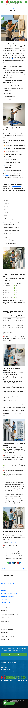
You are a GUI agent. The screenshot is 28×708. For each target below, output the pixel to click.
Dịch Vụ (14, 8)
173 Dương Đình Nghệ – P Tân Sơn (9, 593)
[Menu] (2, 2)
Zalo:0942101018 (6, 602)
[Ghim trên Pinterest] (18, 563)
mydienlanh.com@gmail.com (8, 596)
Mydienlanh (4, 599)
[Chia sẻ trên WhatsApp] (8, 563)
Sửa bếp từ (3, 568)
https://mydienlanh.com (13, 544)
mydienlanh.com (11, 59)
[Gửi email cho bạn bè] (15, 563)
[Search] (26, 2)
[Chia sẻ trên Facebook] (10, 563)
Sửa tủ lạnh (24, 568)
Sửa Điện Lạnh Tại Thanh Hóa (8, 583)
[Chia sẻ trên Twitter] (13, 563)
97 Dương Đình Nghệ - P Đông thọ (11, 665)
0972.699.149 (5, 590)
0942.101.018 (13, 542)
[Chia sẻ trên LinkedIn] (20, 563)
